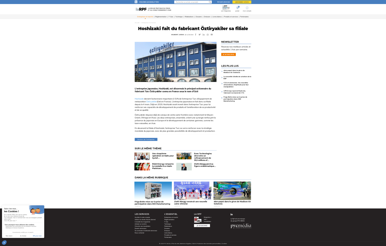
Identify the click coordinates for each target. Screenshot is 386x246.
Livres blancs (217, 17)
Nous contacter (139, 233)
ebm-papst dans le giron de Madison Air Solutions (234, 71)
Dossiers (199, 17)
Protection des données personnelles (209, 243)
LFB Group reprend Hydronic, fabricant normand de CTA (235, 92)
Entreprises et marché (145, 17)
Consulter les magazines (142, 222)
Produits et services (231, 17)
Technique (179, 17)
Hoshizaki (139, 98)
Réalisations (189, 17)
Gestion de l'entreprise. (146, 139)
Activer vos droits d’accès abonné (145, 219)
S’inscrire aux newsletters (149, 2)
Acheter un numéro (141, 224)
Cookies (224, 243)
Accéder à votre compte (142, 217)
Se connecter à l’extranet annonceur (146, 231)
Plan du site (175, 243)
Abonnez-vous (242, 2)
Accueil (137, 22)
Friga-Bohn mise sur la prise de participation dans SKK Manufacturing (235, 99)
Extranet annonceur (223, 2)
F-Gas (171, 17)
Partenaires (244, 17)
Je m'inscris (228, 54)
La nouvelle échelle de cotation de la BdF (237, 77)
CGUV (194, 243)
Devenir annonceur (140, 228)
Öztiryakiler (151, 101)
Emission (207, 17)
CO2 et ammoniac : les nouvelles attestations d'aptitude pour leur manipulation (236, 85)
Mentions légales (185, 243)
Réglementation (161, 17)
